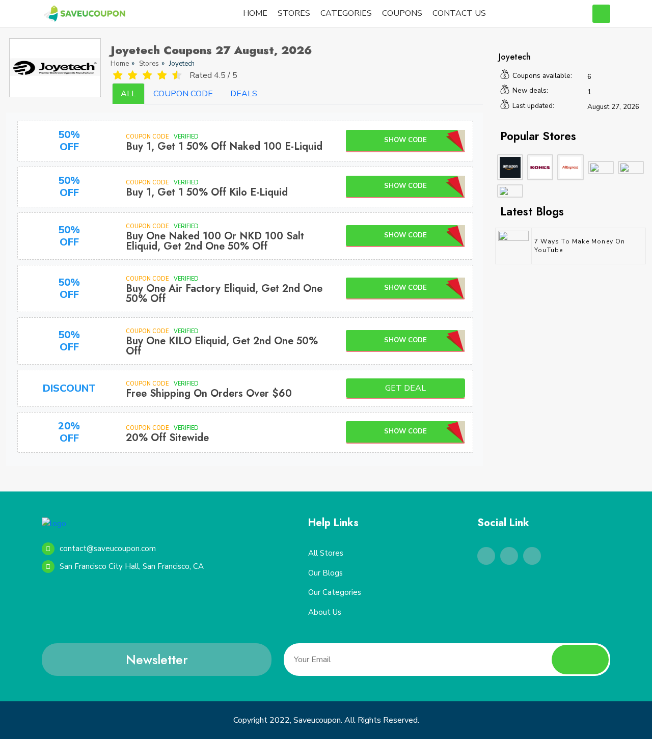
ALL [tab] (128, 93)
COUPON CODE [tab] (183, 93)
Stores (149, 63)
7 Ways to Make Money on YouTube (580, 245)
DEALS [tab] (243, 93)
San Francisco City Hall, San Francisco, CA (132, 566)
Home (120, 63)
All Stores (325, 553)
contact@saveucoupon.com (108, 548)
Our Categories (334, 592)
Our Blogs (325, 573)
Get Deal (405, 388)
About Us (324, 612)
